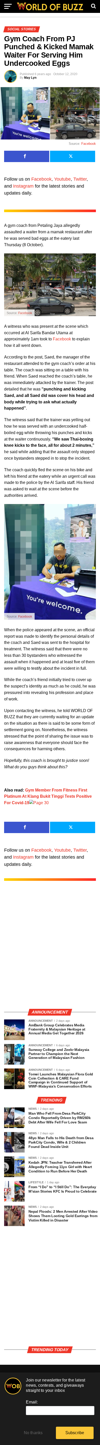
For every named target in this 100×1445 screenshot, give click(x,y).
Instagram (23, 186)
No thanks (33, 1433)
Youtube (62, 179)
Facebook (88, 144)
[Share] (26, 156)
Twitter (80, 179)
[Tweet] (72, 156)
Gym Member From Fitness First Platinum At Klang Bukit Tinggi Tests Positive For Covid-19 (48, 796)
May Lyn (30, 77)
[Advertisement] (50, 950)
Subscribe (74, 1433)
